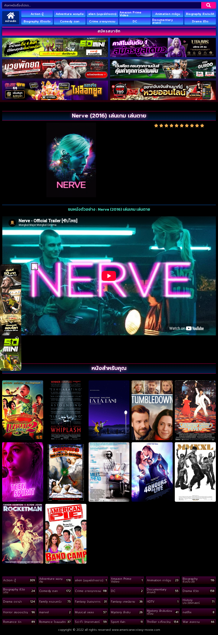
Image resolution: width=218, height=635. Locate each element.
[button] (34, 266)
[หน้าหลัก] (10, 15)
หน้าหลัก (10, 21)
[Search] (208, 5)
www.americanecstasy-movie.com (136, 630)
